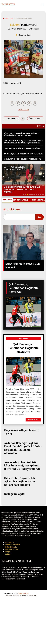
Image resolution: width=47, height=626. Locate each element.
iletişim (8, 554)
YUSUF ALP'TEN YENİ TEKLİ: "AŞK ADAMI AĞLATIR (23, 145)
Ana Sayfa (9, 19)
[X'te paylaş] (18, 103)
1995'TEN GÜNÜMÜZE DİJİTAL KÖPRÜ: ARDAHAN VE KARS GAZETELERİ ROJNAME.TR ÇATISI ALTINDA (23, 139)
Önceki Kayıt (34, 118)
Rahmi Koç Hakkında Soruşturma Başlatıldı (23, 151)
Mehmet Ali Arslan (12, 545)
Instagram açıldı (14, 494)
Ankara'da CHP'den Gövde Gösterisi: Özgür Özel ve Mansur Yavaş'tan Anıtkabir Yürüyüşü (22, 158)
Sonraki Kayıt (13, 118)
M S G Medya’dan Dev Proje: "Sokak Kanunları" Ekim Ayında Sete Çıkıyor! (22, 189)
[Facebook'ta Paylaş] (23, 103)
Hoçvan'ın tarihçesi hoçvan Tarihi (21, 432)
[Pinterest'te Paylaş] (29, 103)
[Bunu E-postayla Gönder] (12, 103)
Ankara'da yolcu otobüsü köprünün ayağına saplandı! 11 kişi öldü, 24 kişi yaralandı (22, 465)
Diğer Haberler (11, 547)
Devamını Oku (33, 420)
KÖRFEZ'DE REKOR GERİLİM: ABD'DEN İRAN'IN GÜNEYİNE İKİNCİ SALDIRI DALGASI (21, 131)
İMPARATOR (8, 4)
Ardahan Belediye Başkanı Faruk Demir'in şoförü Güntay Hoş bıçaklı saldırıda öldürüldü (23, 448)
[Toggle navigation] (43, 4)
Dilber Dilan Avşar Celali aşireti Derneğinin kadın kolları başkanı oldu (19, 481)
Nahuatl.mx (32, 595)
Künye (7, 551)
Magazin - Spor (11, 549)
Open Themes (20, 595)
